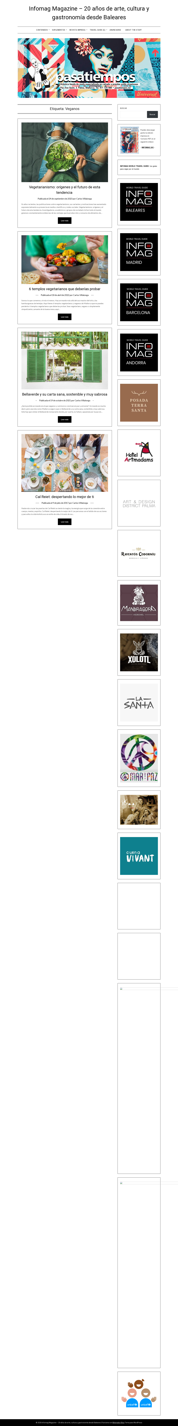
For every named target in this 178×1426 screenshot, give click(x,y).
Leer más (64, 220)
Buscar (123, 108)
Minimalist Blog (118, 1423)
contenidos (42, 30)
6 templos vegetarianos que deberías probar (64, 289)
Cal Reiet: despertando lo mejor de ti (64, 497)
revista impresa (77, 30)
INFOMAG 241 (148, 147)
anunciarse (115, 30)
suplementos (58, 30)
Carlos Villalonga (84, 198)
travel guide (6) (97, 30)
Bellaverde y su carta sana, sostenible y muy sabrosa (64, 394)
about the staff (133, 30)
